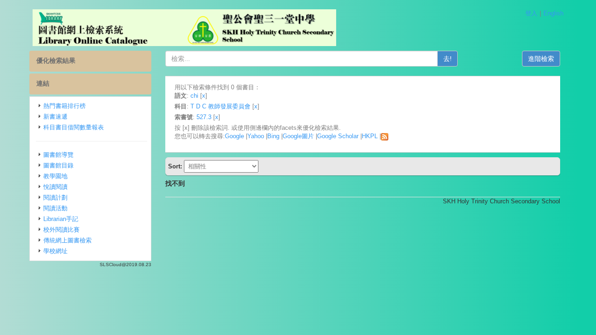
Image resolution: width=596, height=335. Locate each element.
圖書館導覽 (58, 154)
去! (447, 58)
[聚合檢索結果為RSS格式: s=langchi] (384, 136)
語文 (181, 95)
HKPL (370, 136)
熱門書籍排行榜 (64, 105)
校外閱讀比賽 (61, 229)
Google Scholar (338, 136)
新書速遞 (55, 116)
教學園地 (55, 176)
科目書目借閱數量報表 (73, 127)
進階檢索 (541, 58)
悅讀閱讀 (55, 186)
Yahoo (255, 136)
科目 (181, 106)
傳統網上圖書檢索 (67, 240)
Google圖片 (298, 136)
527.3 (203, 117)
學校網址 (55, 251)
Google (234, 136)
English (553, 13)
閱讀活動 (55, 208)
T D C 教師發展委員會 (220, 106)
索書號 (184, 117)
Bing (273, 136)
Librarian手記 (60, 218)
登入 (531, 13)
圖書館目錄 (58, 165)
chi (194, 95)
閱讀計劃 (55, 197)
